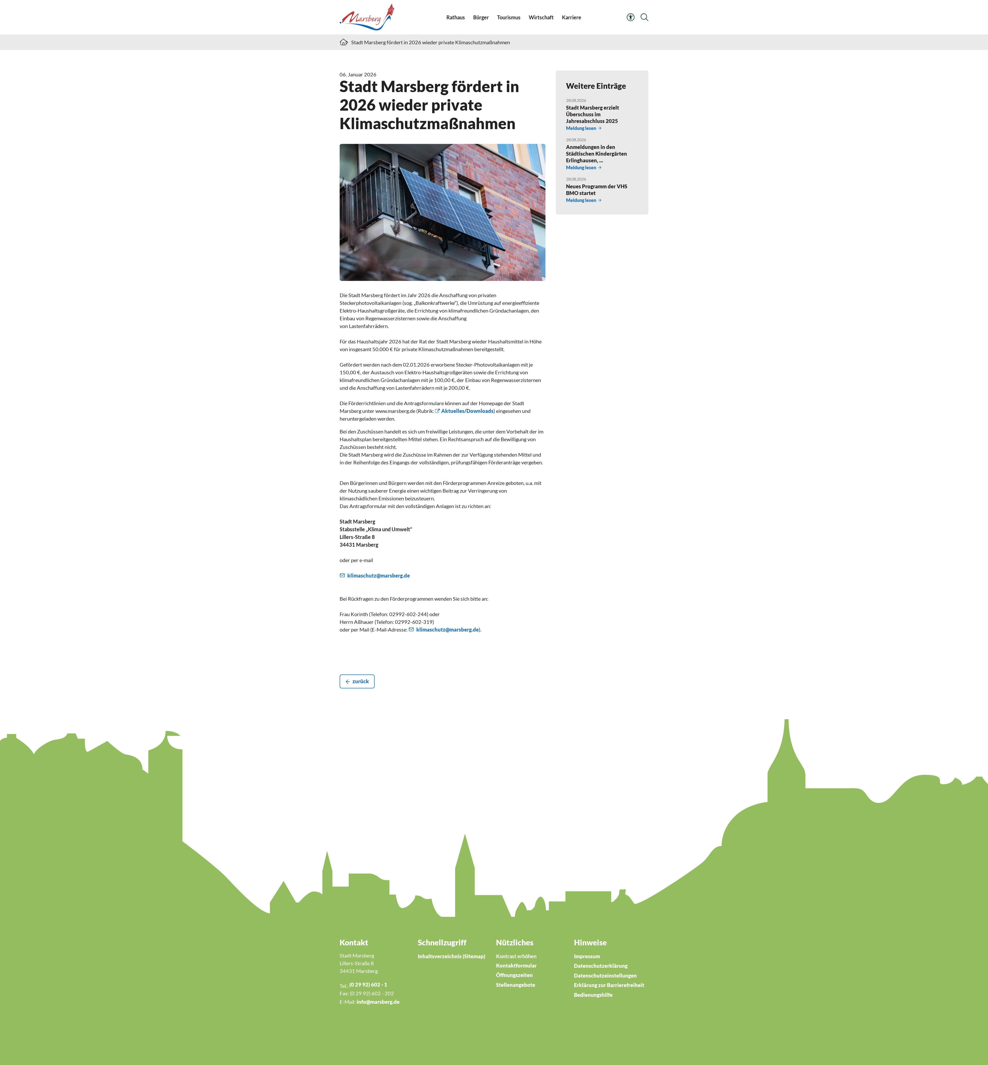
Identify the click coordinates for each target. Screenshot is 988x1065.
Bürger (481, 17)
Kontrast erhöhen (516, 956)
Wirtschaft (541, 17)
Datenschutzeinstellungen (605, 975)
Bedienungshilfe (593, 995)
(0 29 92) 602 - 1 (368, 984)
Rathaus (455, 17)
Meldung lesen (581, 128)
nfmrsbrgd (377, 1002)
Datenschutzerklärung (601, 966)
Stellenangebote (515, 985)
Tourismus (509, 17)
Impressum (587, 956)
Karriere (571, 17)
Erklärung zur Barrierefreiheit (609, 985)
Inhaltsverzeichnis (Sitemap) (451, 956)
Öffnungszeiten (514, 975)
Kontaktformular (516, 965)
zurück (360, 681)
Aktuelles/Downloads (467, 411)
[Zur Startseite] (368, 17)
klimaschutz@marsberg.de (378, 575)
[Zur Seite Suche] (644, 17)
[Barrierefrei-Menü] (630, 17)
